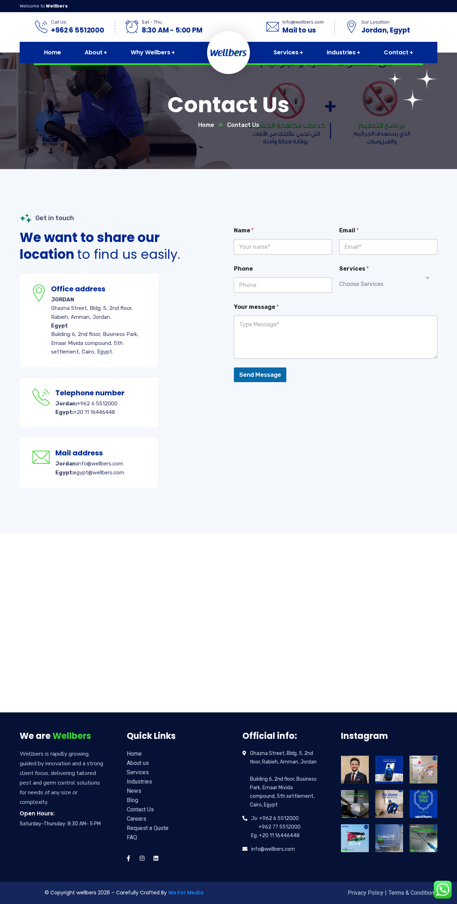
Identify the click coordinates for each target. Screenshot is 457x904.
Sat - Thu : (153, 22)
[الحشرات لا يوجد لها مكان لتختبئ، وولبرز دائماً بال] (389, 804)
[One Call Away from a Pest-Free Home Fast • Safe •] (389, 770)
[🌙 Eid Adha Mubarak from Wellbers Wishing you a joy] (423, 804)
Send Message (260, 374)
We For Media (186, 892)
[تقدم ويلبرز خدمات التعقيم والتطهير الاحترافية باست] (423, 770)
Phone (243, 268)
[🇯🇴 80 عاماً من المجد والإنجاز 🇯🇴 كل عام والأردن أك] (355, 838)
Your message (256, 306)
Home (206, 125)
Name (244, 230)
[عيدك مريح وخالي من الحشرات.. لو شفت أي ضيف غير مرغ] (389, 838)
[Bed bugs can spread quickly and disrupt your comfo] (355, 804)
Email (349, 230)
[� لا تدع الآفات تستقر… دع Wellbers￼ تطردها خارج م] (423, 838)
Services (354, 268)
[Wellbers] (226, 52)
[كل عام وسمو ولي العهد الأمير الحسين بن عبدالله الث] (355, 770)
